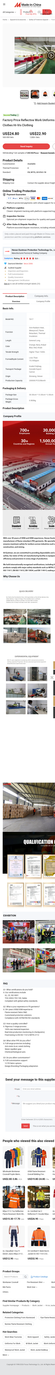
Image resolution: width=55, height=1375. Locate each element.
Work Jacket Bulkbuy (39, 1350)
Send (25, 1126)
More (5, 1355)
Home (5, 19)
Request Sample (48, 153)
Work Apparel (33, 1337)
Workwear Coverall (10, 1282)
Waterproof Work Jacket (15, 1350)
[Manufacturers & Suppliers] (27, 4)
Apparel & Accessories (18, 19)
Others (5, 1292)
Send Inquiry (26, 146)
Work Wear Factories (13, 1337)
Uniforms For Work (12, 1343)
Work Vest (31, 1287)
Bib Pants (7, 1287)
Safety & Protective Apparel (38, 19)
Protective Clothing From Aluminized (20, 1317)
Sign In (7, 283)
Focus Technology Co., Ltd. (34, 1364)
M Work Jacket (32, 1343)
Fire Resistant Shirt (35, 1282)
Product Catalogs (40, 1276)
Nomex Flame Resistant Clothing (18, 1324)
